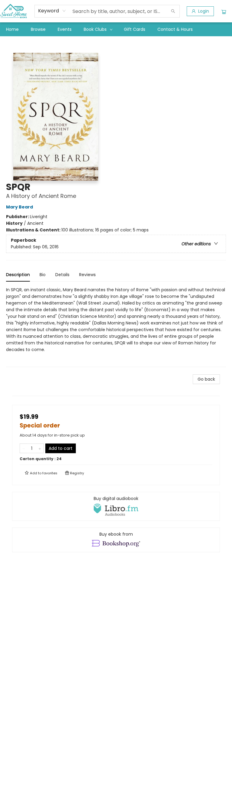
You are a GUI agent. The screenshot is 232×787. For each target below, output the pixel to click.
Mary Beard (19, 207)
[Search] (173, 11)
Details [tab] (62, 275)
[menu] (116, 29)
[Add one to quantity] (40, 448)
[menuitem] (12, 29)
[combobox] (52, 11)
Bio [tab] (43, 275)
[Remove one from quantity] (23, 448)
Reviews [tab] (87, 275)
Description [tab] (18, 275)
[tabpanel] (116, 326)
